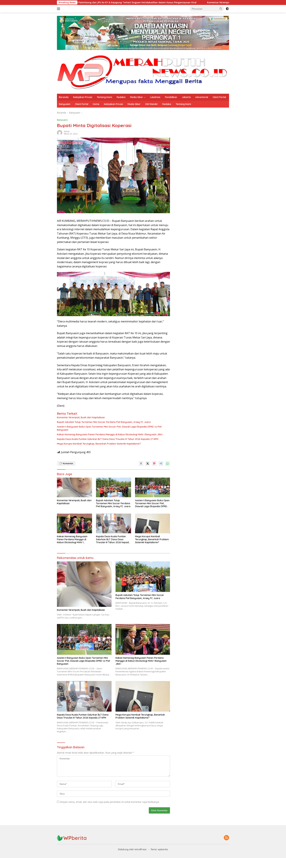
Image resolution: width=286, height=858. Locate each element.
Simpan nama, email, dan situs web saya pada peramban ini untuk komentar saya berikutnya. (109, 801)
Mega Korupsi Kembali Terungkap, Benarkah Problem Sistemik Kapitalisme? (99, 443)
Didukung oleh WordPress (132, 849)
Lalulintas (155, 97)
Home (96, 104)
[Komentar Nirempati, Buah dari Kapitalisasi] (74, 487)
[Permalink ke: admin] (59, 132)
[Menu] (59, 9)
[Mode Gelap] (227, 9)
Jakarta (186, 97)
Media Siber (136, 97)
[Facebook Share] (141, 463)
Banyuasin (64, 104)
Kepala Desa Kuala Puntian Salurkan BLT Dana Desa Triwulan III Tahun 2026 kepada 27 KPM (107, 439)
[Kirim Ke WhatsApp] (167, 463)
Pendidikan (171, 97)
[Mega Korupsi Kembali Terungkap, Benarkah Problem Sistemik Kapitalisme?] (152, 523)
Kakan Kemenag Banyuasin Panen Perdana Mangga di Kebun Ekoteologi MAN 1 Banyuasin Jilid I (110, 434)
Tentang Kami (104, 97)
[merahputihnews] (143, 71)
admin (67, 131)
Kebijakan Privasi (82, 97)
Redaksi (121, 97)
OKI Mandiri (151, 104)
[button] (220, 8)
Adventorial (201, 97)
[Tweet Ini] (147, 463)
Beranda (64, 97)
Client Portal (219, 97)
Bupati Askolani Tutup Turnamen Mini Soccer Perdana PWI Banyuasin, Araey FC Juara (104, 422)
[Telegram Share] (160, 463)
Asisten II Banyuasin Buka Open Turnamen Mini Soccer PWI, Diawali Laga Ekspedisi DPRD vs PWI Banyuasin (109, 428)
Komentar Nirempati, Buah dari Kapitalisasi (185, 2)
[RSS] (226, 838)
